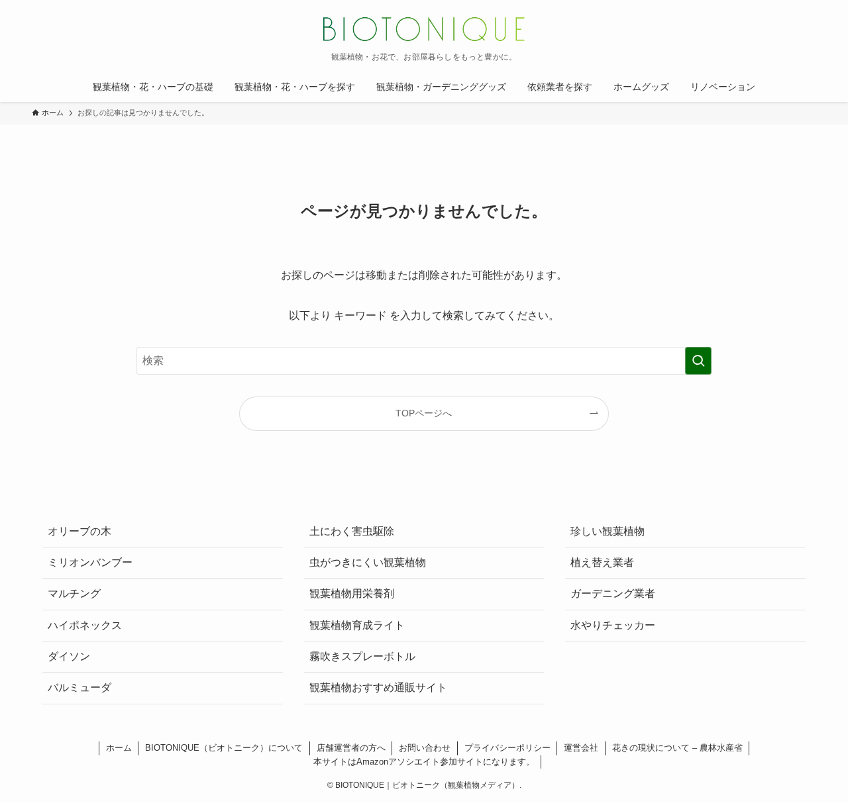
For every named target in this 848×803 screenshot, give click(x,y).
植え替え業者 (602, 562)
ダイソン (69, 656)
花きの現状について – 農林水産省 (677, 748)
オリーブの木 (79, 531)
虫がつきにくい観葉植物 (367, 562)
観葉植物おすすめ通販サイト (378, 687)
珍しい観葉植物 (607, 531)
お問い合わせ (424, 748)
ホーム (119, 748)
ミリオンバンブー (90, 562)
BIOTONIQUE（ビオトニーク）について (224, 748)
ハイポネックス (85, 625)
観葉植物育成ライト (357, 625)
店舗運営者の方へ (351, 748)
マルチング (74, 593)
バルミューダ (79, 687)
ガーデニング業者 (612, 593)
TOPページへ (424, 413)
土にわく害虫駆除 (351, 531)
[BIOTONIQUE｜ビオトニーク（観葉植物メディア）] (424, 29)
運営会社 (581, 748)
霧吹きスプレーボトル (362, 656)
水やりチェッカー (612, 625)
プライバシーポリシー (507, 748)
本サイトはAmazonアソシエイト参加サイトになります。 (424, 762)
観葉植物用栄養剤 (351, 593)
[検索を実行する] (698, 361)
